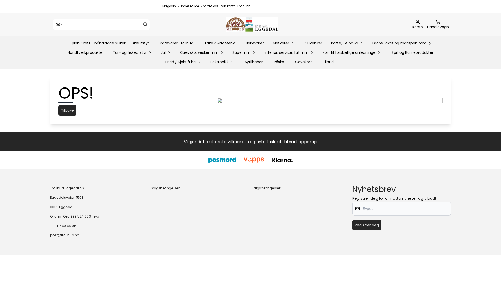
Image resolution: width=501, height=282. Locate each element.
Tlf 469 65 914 (66, 226)
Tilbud (328, 61)
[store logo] (252, 24)
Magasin (169, 6)
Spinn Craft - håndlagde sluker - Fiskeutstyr (109, 43)
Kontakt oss (210, 6)
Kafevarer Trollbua (176, 43)
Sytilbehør (254, 61)
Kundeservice (188, 6)
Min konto (228, 6)
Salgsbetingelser (165, 188)
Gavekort (303, 61)
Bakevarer (255, 43)
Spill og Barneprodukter (412, 52)
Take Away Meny (219, 43)
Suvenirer (313, 43)
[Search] (145, 24)
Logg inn (243, 6)
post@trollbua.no (64, 235)
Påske (279, 61)
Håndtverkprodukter (86, 52)
